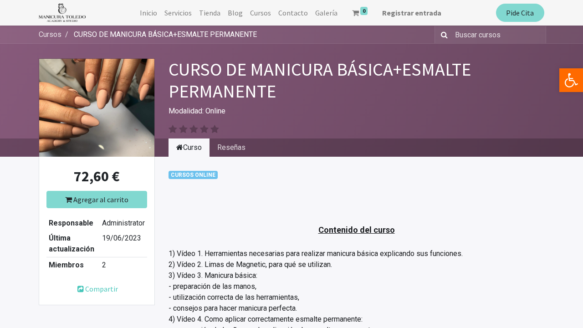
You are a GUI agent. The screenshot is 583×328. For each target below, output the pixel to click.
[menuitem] (148, 13)
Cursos (50, 34)
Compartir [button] (101, 288)
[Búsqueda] (442, 34)
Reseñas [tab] (231, 147)
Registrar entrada (411, 12)
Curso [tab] (192, 147)
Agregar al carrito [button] (100, 199)
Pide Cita (520, 12)
